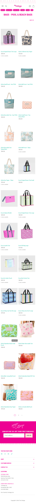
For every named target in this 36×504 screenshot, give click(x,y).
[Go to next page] (21, 415)
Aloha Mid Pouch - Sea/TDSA (25, 84)
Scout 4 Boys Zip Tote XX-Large (8, 311)
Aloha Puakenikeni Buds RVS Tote (26, 376)
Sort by (32, 20)
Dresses (27, 10)
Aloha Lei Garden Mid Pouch (25, 407)
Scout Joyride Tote (5, 245)
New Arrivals (9, 10)
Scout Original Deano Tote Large (8, 51)
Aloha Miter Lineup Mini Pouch (8, 376)
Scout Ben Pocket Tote (23, 278)
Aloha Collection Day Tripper (25, 51)
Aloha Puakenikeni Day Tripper (8, 407)
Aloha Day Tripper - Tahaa (7, 180)
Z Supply (23, 10)
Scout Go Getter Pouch (6, 278)
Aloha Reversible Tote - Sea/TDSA (9, 115)
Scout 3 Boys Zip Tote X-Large (25, 311)
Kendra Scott (16, 10)
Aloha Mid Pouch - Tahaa (24, 147)
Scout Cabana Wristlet (6, 213)
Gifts (32, 10)
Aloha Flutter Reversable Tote (25, 343)
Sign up (29, 435)
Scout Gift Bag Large (23, 245)
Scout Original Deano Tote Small (26, 180)
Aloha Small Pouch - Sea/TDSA (8, 84)
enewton (3, 10)
